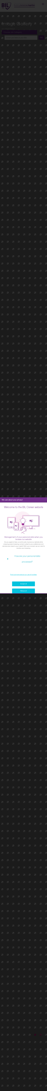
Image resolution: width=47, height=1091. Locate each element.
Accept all (23, 584)
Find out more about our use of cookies (23, 575)
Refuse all (23, 591)
